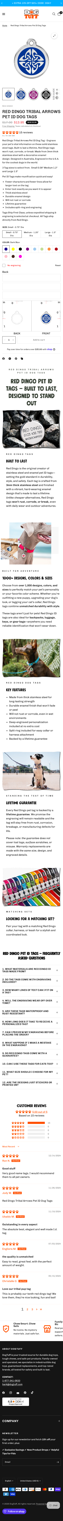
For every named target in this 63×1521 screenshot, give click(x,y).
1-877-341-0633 (11, 1380)
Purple (27, 249)
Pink (6, 256)
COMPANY (10, 1421)
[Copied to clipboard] (22, 358)
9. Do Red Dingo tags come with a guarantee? (24, 1054)
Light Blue (34, 249)
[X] (10, 358)
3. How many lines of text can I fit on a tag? (27, 991)
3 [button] (32, 1309)
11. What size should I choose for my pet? (27, 1073)
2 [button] (27, 1309)
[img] (10, 1155)
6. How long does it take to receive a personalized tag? (27, 1023)
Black (20, 249)
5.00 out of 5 (39, 1111)
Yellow (13, 249)
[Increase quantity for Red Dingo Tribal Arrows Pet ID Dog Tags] (13, 339)
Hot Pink (20, 256)
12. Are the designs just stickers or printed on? (27, 1083)
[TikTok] (34, 1392)
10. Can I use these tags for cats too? (27, 1063)
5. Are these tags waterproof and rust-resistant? (25, 1012)
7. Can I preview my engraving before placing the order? (28, 1033)
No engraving (13, 265)
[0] (58, 14)
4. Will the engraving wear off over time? (27, 1001)
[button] (10, 132)
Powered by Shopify (45, 1504)
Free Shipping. (8, 126)
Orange (49, 249)
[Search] (53, 14)
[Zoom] (54, 36)
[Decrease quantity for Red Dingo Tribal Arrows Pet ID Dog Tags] (4, 339)
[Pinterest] (17, 358)
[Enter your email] (58, 1462)
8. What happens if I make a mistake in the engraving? (26, 1044)
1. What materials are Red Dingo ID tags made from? (26, 970)
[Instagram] (12, 1392)
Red (56, 249)
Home (4, 25)
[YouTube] (20, 1393)
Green (42, 249)
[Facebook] (4, 358)
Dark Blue (6, 249)
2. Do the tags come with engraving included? (26, 980)
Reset (58, 265)
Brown (13, 256)
